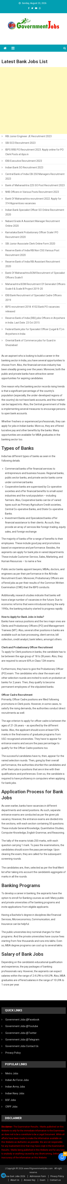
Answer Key (29, 1180)
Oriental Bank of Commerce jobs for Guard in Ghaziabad (30, 343)
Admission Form (38, 1176)
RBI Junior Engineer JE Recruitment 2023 (28, 136)
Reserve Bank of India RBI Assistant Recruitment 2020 (32, 264)
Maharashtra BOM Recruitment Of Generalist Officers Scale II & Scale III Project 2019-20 (35, 286)
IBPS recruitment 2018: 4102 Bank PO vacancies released (32, 309)
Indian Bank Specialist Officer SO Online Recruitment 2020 (34, 212)
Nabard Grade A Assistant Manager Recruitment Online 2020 (32, 223)
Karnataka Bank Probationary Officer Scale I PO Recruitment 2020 (31, 234)
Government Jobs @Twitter (21, 1033)
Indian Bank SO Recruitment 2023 (24, 167)
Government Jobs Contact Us (21, 1046)
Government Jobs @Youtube (21, 1026)
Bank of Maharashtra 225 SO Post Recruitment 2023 (35, 185)
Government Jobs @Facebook (22, 1019)
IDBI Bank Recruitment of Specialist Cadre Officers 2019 (33, 297)
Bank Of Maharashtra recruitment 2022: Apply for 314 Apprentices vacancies (33, 201)
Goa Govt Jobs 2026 (15, 1176)
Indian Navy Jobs (14, 1093)
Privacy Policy (13, 1052)
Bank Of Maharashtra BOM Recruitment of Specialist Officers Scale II (35, 275)
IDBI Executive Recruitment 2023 (23, 160)
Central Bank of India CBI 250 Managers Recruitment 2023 (34, 176)
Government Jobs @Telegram (22, 1039)
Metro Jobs (11, 1073)
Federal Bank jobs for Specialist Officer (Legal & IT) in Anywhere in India (34, 331)
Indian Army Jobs (15, 1086)
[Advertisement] (33, 100)
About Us (14, 1180)
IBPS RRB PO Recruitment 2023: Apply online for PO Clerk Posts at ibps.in (34, 152)
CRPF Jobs (11, 1106)
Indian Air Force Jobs (17, 1080)
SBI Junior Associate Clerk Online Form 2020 (30, 243)
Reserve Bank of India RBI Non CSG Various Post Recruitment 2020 (32, 252)
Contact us (55, 1180)
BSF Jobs (10, 1100)
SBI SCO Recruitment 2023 (20, 142)
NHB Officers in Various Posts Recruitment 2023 (32, 191)
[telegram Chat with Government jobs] (3, 1176)
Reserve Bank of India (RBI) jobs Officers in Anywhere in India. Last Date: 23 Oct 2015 (35, 320)
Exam (42, 1180)
